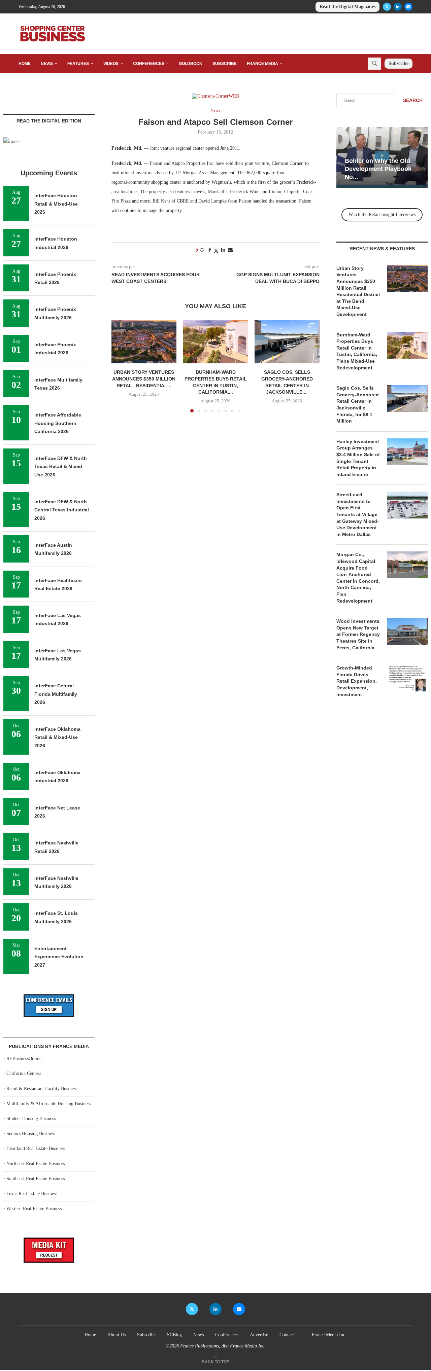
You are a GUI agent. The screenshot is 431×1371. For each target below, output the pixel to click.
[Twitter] (387, 7)
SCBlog (174, 1334)
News (47, 63)
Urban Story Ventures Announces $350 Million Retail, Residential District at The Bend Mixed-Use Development (358, 291)
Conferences (148, 63)
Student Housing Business (31, 1118)
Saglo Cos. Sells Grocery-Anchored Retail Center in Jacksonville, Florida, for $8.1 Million (357, 404)
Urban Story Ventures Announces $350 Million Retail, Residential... (143, 379)
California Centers (23, 1073)
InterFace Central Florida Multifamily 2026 (55, 694)
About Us (116, 1334)
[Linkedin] (398, 7)
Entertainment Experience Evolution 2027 (59, 957)
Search (413, 100)
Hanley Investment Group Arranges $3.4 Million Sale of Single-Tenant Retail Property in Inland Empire (358, 458)
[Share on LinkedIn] (223, 250)
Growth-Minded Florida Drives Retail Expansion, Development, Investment (356, 681)
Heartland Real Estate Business (35, 1148)
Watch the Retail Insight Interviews (382, 214)
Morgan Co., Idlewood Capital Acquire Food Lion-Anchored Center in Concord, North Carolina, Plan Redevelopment (358, 577)
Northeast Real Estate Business (35, 1163)
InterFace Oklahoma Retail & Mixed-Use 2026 (57, 737)
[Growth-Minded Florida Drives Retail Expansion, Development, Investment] (407, 678)
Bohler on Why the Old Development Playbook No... (378, 169)
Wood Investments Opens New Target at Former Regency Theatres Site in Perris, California (358, 634)
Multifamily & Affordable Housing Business (48, 1103)
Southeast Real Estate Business (35, 1178)
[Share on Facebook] (209, 250)
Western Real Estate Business (34, 1208)
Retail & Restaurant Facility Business (41, 1088)
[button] (120, 366)
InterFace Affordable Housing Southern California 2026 (57, 423)
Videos (111, 63)
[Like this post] (202, 250)
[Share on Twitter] (216, 251)
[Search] (374, 64)
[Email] (408, 7)
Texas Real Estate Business (31, 1193)
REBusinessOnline (23, 1058)
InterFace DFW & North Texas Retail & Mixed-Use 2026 (60, 466)
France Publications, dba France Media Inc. (223, 1345)
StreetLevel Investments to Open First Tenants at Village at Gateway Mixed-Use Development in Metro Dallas (357, 514)
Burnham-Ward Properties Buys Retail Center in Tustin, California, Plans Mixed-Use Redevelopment (356, 351)
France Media (262, 63)
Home (25, 63)
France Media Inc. (329, 1334)
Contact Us (289, 1334)
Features (78, 63)
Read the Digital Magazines (347, 6)
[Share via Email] (230, 250)
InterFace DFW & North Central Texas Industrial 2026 (61, 510)
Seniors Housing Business (30, 1133)
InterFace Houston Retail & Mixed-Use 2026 (56, 204)
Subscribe (224, 63)
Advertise (259, 1334)
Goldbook (190, 63)
